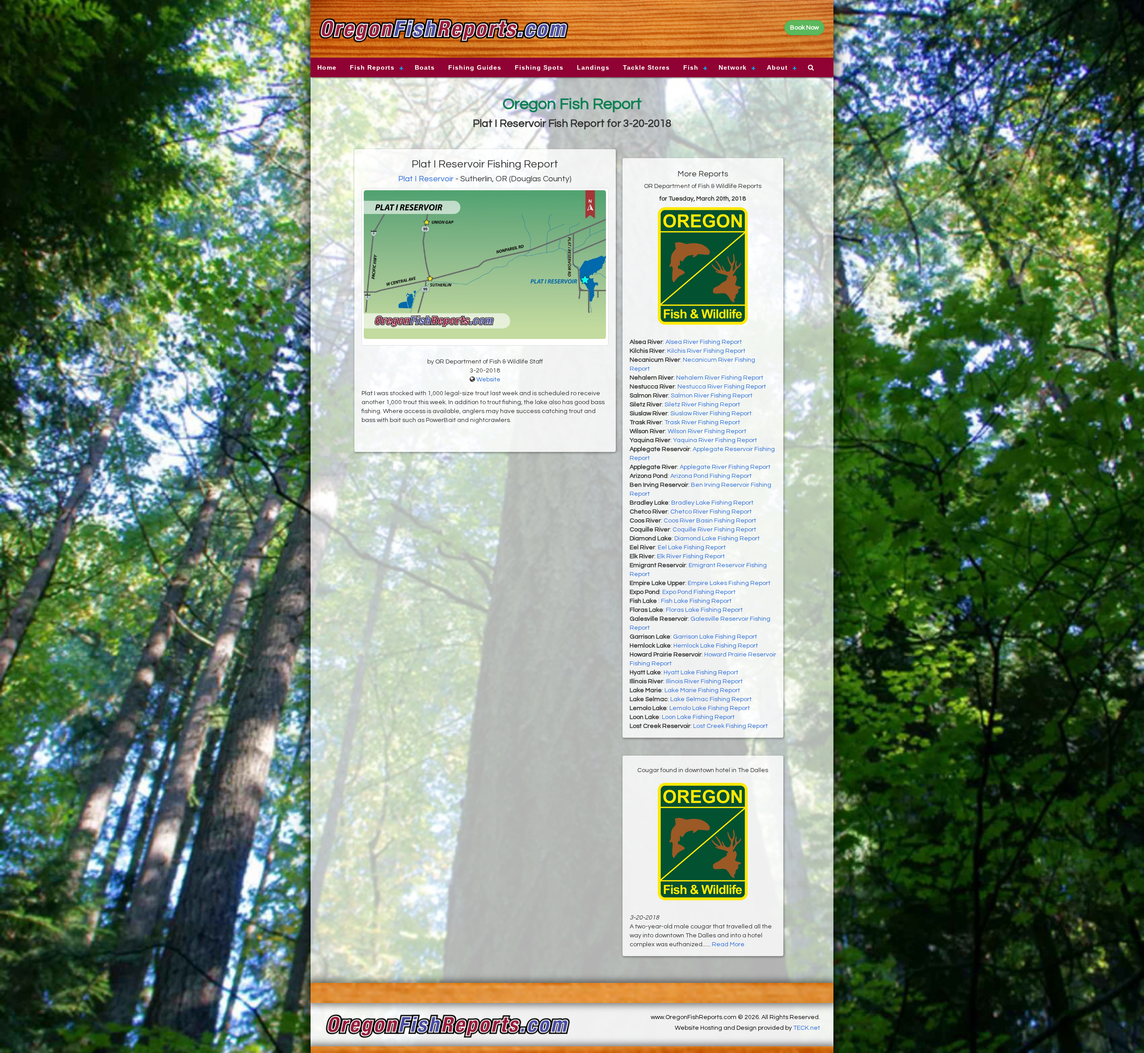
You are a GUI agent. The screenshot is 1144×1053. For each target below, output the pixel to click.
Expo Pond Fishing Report (699, 592)
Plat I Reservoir (426, 179)
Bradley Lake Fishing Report (712, 503)
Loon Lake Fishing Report (698, 717)
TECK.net (806, 1028)
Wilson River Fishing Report (707, 431)
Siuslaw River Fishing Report (711, 413)
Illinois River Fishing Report (704, 681)
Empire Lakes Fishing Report (729, 583)
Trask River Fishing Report (702, 422)
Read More (728, 944)
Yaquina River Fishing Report (715, 440)
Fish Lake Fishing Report (696, 601)
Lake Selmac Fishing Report (711, 699)
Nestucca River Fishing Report (721, 387)
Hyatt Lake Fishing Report (701, 672)
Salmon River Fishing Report (712, 396)
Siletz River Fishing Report (702, 404)
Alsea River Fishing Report (703, 342)
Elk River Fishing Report (691, 556)
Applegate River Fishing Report (725, 467)
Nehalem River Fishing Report (719, 378)
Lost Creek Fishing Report (730, 726)
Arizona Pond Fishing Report (711, 476)
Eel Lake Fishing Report (692, 547)
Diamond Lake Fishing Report (717, 538)
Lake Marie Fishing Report (702, 690)
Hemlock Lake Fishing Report (715, 646)
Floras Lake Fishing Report (704, 610)
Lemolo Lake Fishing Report (709, 708)
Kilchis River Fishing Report (706, 351)
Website (488, 379)
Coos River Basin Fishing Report (710, 521)
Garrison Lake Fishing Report (715, 637)
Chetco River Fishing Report (711, 512)
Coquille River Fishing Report (714, 529)
